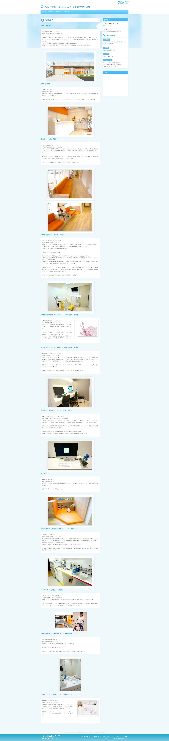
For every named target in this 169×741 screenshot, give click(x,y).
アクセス (67, 12)
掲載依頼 (96, 736)
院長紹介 (58, 12)
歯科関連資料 (87, 736)
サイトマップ (115, 736)
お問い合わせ (105, 736)
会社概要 (124, 736)
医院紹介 (49, 12)
